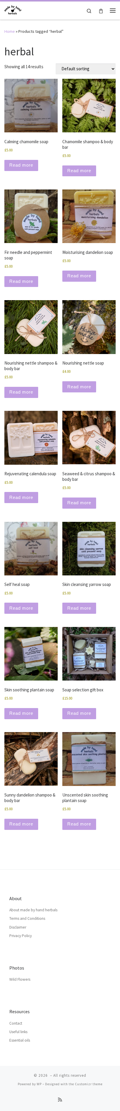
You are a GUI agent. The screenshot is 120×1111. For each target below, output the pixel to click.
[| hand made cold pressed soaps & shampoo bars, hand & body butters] (13, 10)
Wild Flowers (19, 979)
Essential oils (19, 1040)
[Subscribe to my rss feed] (60, 1099)
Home (9, 31)
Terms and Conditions (27, 918)
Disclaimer (17, 927)
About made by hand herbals (33, 909)
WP (39, 1084)
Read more (21, 165)
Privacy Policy (20, 935)
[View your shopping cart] (101, 10)
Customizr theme (89, 1084)
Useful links (18, 1031)
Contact (15, 1023)
